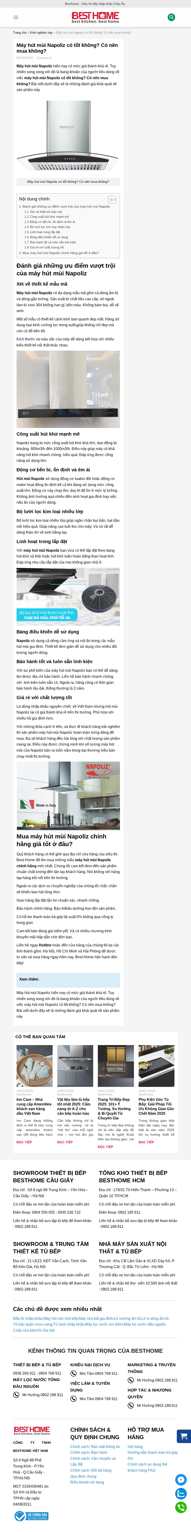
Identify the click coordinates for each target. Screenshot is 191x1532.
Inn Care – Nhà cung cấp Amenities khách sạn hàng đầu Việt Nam (34, 1106)
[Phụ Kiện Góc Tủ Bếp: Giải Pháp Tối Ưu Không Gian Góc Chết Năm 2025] (157, 1066)
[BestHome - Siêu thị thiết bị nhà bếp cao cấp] (95, 17)
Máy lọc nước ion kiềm (104, 1324)
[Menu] (16, 17)
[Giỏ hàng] (184, 1436)
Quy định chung (83, 1476)
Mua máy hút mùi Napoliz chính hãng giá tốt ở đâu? (61, 253)
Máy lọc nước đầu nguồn (144, 1324)
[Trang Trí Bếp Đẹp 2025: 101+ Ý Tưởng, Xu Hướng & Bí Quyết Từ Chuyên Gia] (116, 1066)
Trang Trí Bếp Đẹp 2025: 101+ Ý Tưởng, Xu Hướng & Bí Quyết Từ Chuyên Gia (114, 1109)
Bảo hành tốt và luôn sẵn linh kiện (53, 242)
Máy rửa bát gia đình (96, 1318)
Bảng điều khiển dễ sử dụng (49, 237)
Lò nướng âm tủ (127, 1318)
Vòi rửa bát (45, 1330)
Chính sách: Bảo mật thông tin (95, 1447)
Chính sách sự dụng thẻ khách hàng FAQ (147, 1467)
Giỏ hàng (135, 1447)
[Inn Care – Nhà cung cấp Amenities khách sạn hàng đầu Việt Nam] (35, 1066)
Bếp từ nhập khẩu (28, 1318)
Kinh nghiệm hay (41, 32)
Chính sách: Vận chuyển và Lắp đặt (93, 1462)
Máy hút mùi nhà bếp (61, 1318)
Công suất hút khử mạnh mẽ (49, 216)
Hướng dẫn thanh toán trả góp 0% (153, 1455)
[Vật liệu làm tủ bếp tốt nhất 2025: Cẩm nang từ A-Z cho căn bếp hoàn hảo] (75, 1066)
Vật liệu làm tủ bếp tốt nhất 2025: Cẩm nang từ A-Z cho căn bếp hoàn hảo (73, 1106)
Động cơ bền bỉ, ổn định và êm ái (52, 222)
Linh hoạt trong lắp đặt (45, 232)
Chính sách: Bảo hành (88, 1452)
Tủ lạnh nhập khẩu (68, 1324)
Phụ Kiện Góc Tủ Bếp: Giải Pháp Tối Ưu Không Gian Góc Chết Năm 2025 (156, 1106)
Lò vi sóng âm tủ (154, 1318)
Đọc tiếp (24, 1142)
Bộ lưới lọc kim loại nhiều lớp (50, 227)
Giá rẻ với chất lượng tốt (47, 247)
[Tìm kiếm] (171, 17)
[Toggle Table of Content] (110, 200)
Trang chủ (20, 32)
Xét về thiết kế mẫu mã (46, 212)
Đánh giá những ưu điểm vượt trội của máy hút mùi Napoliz (66, 206)
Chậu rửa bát (24, 1330)
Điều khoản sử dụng (87, 1482)
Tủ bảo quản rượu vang (32, 1324)
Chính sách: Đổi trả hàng (90, 1470)
